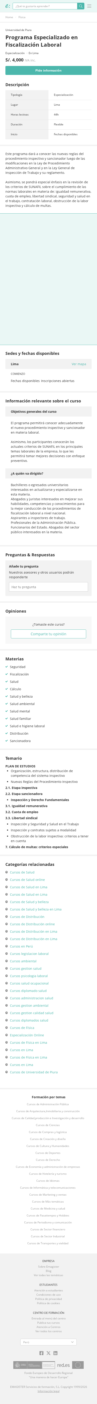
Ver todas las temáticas (48, 1275)
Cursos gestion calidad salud (31, 1013)
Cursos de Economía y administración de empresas (48, 1167)
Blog (48, 1271)
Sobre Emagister (48, 1267)
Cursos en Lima (21, 1050)
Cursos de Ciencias (48, 1125)
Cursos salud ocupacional (29, 983)
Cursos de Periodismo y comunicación (48, 1222)
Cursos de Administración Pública (48, 1104)
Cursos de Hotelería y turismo (48, 1174)
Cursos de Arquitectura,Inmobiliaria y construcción (48, 1111)
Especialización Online (27, 1035)
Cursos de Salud (22, 872)
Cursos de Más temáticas (48, 1201)
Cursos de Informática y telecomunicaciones (48, 1188)
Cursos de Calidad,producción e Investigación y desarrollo (48, 1118)
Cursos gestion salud (26, 968)
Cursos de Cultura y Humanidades (47, 1146)
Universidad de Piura (18, 30)
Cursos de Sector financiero (47, 1229)
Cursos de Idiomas (48, 1181)
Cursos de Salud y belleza (29, 902)
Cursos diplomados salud (29, 1020)
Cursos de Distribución (27, 917)
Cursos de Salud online (27, 880)
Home (9, 17)
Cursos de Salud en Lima (28, 887)
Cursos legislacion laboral (29, 954)
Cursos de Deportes (47, 1153)
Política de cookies (48, 1303)
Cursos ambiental (23, 961)
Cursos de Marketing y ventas (48, 1195)
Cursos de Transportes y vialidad (47, 1243)
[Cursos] (7, 6)
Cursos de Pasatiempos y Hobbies (48, 1215)
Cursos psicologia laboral (29, 976)
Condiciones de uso (48, 1295)
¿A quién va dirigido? (27, 473)
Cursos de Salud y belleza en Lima (36, 909)
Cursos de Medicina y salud (48, 1208)
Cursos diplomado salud (28, 991)
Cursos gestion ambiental (29, 1005)
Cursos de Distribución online (32, 924)
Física (21, 17)
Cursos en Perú (21, 946)
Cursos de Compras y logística (48, 1132)
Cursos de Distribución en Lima (33, 931)
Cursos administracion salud (31, 998)
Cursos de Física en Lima (28, 1042)
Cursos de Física (22, 1028)
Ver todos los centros (48, 1331)
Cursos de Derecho (48, 1160)
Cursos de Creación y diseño (48, 1139)
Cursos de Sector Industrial (48, 1236)
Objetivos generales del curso (34, 411)
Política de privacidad (48, 1299)
